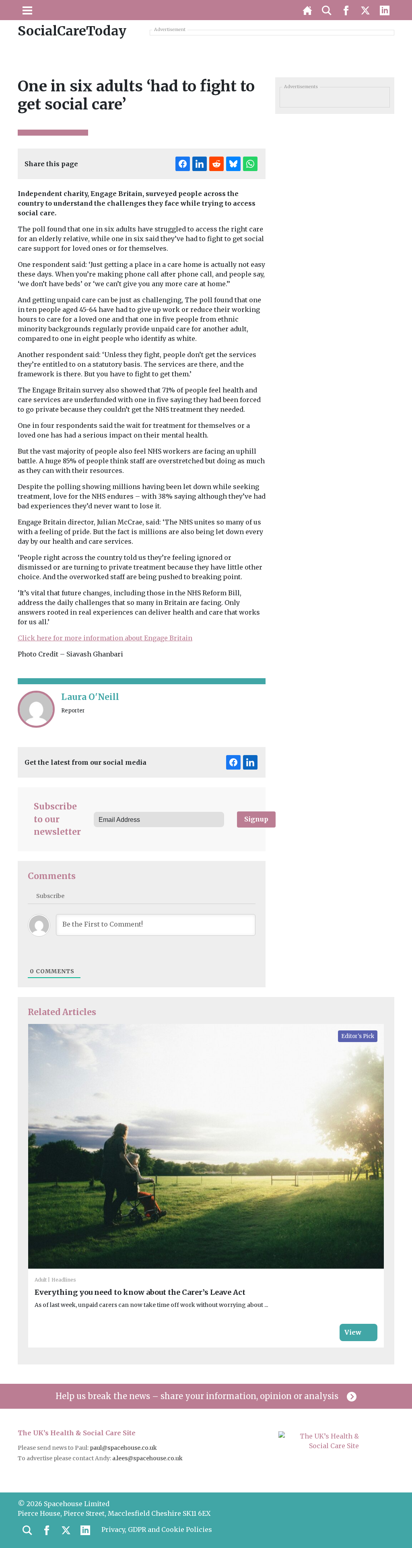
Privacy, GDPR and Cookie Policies (156, 1529)
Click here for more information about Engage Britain (105, 638)
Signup (256, 819)
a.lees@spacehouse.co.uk (148, 1458)
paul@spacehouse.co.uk (124, 1447)
